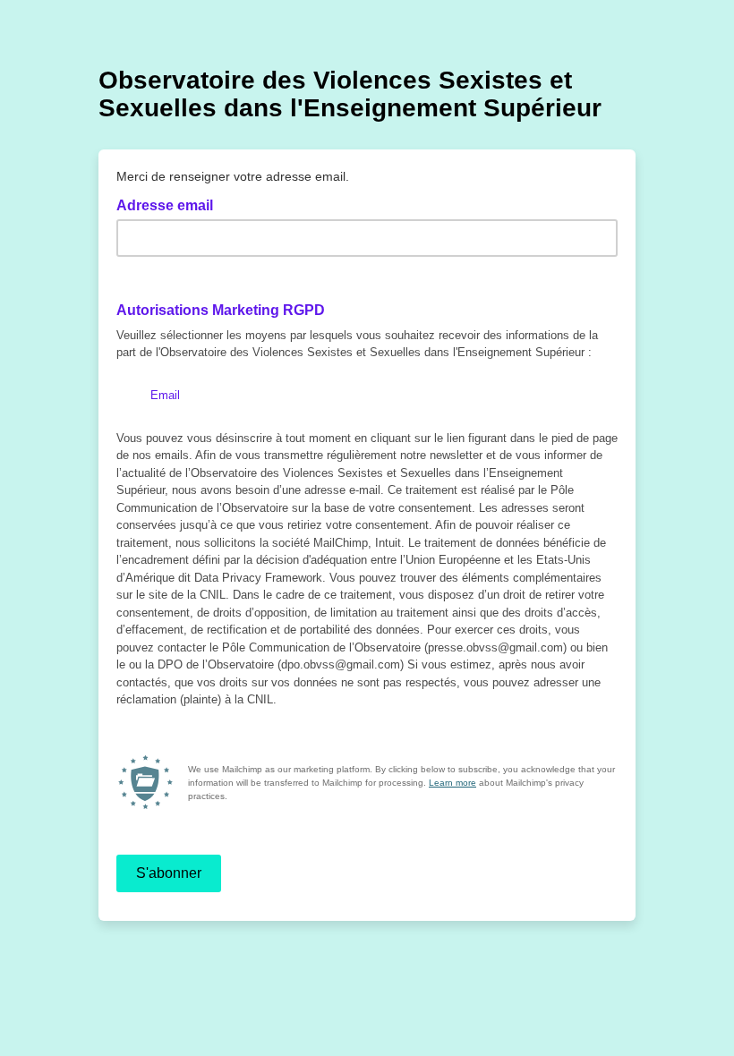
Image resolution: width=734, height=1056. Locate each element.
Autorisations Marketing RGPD (220, 310)
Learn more (452, 783)
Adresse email (170, 204)
